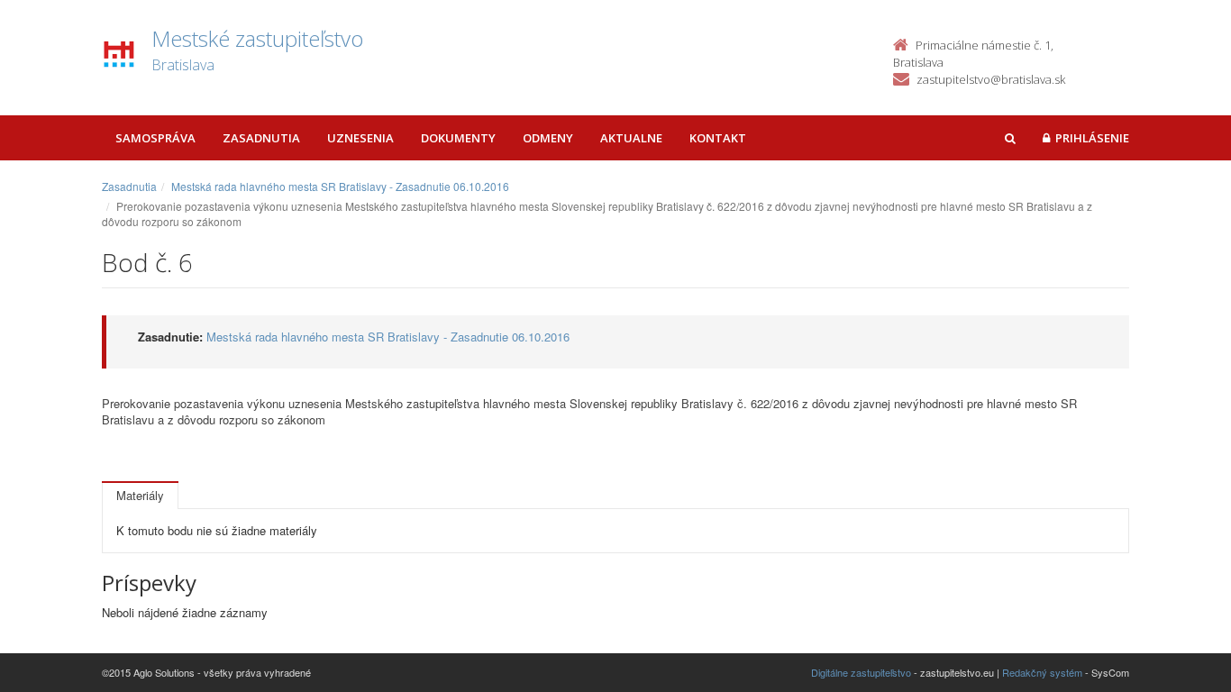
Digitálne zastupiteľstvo (861, 672)
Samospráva (155, 138)
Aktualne (631, 138)
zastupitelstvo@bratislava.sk (990, 79)
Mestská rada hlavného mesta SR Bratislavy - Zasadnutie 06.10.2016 (340, 186)
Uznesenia (360, 138)
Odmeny (548, 138)
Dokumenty (458, 138)
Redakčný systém (1042, 672)
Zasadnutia (261, 138)
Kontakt (717, 138)
